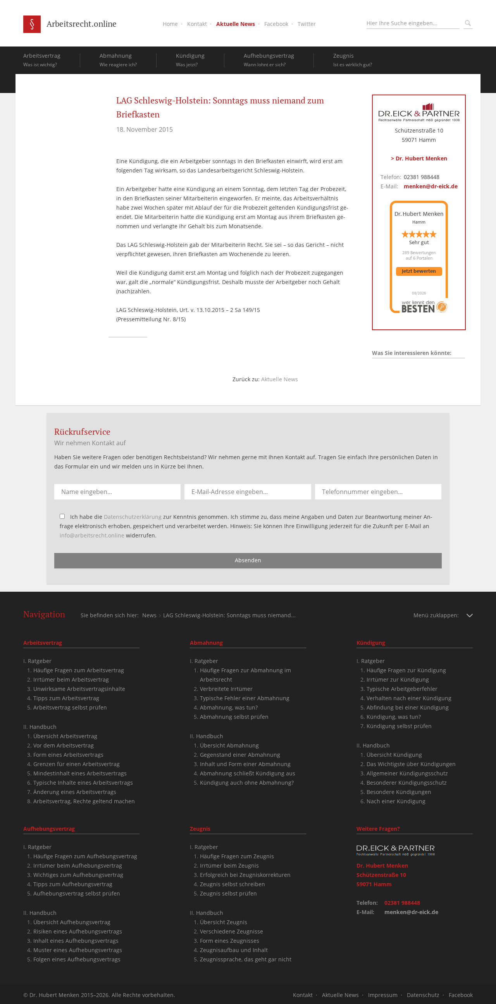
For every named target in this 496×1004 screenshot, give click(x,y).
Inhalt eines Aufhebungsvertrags (76, 940)
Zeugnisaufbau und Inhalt (234, 950)
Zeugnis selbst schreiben (232, 884)
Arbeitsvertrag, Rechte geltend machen (84, 801)
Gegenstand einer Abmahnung (240, 754)
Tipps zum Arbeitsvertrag (66, 698)
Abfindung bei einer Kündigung (408, 707)
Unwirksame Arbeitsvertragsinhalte (79, 688)
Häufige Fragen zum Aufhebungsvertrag (85, 856)
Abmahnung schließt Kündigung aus (247, 773)
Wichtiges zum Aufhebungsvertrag (78, 874)
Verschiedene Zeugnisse (231, 931)
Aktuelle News (235, 24)
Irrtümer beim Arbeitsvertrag (71, 679)
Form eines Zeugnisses (229, 940)
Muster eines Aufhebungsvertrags (77, 950)
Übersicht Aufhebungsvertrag (71, 922)
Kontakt (197, 24)
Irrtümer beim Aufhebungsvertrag (77, 865)
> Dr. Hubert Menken (419, 158)
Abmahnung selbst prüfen (234, 716)
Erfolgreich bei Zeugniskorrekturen (245, 874)
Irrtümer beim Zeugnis (229, 865)
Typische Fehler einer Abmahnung (244, 698)
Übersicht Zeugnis (223, 922)
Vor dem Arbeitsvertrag (63, 745)
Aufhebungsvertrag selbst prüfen (76, 893)
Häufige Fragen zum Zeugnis (237, 856)
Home (170, 24)
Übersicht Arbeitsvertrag (65, 736)
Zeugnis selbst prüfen (228, 893)
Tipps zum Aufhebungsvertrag (72, 884)
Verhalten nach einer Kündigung (409, 698)
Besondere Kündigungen (399, 792)
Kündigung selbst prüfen (399, 726)
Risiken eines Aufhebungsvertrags (77, 931)
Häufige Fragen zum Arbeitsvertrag (78, 670)
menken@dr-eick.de (431, 186)
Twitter (307, 24)
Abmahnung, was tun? (229, 707)
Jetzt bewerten (419, 271)
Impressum (383, 995)
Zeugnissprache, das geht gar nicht (245, 959)
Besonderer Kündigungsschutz (407, 782)
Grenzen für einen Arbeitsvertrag (76, 764)
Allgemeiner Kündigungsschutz (407, 773)
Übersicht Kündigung (394, 754)
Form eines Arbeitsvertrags (68, 754)
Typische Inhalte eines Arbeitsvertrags (83, 782)
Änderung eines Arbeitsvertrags (74, 792)
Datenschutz (423, 995)
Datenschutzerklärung (133, 516)
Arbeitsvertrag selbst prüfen (70, 707)
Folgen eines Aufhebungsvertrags (77, 959)
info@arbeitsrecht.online (92, 535)
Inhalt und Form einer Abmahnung (245, 764)
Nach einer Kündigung (396, 801)
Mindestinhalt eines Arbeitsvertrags (80, 773)
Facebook (276, 24)
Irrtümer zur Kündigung (398, 679)
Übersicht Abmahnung (229, 745)
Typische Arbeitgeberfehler (402, 688)
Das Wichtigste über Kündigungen (411, 764)
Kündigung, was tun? (394, 716)
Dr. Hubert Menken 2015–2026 (68, 995)
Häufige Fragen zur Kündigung (406, 670)
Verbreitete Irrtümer (226, 688)
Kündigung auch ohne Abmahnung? (247, 782)
